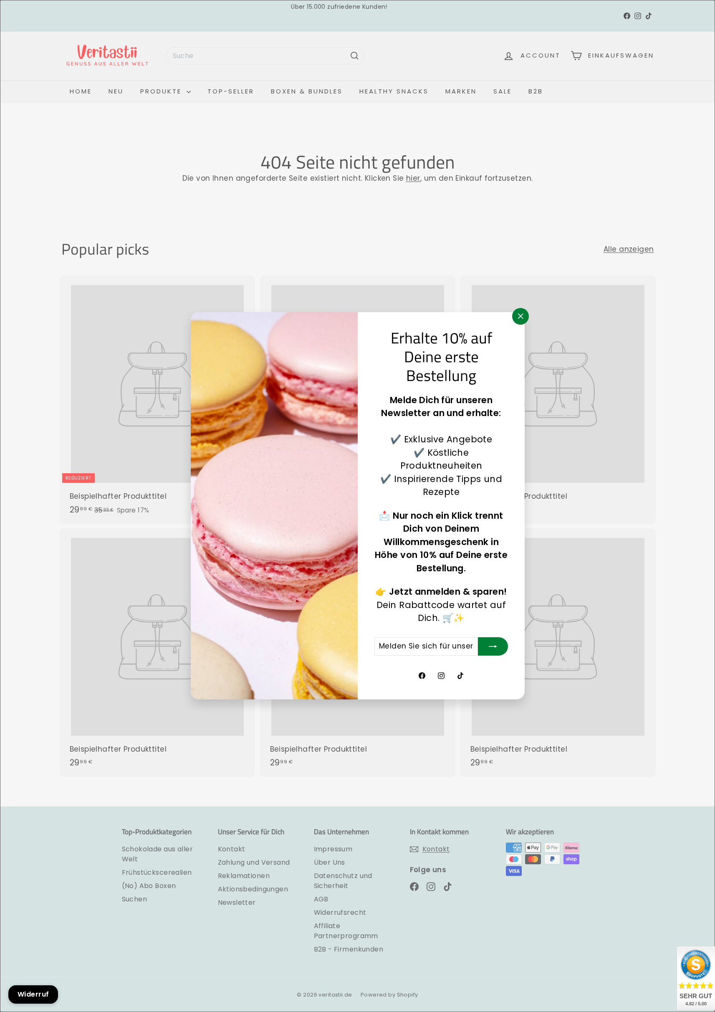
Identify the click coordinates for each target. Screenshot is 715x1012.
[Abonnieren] (493, 646)
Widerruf (33, 994)
